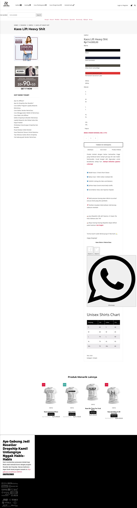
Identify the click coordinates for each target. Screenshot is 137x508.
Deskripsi (90, 150)
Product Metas (116, 150)
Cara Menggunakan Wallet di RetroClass (26, 113)
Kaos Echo (72, 412)
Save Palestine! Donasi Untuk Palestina (26, 132)
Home (16, 25)
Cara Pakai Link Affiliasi (21, 115)
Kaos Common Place (51, 412)
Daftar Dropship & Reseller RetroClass (26, 118)
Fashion (23, 25)
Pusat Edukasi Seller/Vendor (23, 130)
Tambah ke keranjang (103, 145)
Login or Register (123, 5)
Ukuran (86, 87)
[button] (8, 474)
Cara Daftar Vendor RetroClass (23, 110)
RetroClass (107, 242)
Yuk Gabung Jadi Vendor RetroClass (25, 137)
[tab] (90, 149)
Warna (86, 45)
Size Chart (103, 150)
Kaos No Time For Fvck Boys (93, 409)
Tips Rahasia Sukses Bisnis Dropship (25, 135)
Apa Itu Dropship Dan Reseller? (23, 103)
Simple (31, 25)
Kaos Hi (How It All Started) (114, 412)
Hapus (87, 128)
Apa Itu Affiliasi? (19, 101)
